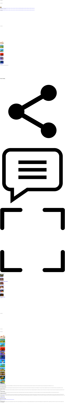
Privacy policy (11, 399)
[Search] (5, 8)
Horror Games (1, 397)
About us (1, 399)
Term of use (13, 399)
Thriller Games (4, 397)
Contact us (9, 399)
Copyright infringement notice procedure (5, 399)
